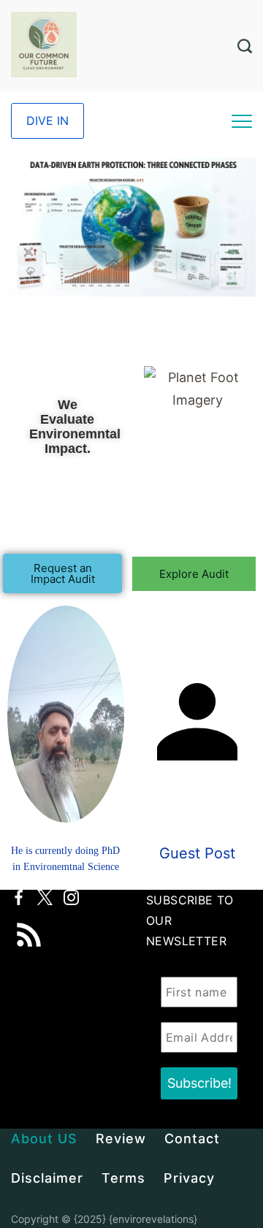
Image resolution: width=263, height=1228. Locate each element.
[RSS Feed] (29, 925)
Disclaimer (47, 1178)
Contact (192, 1138)
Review (121, 1138)
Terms (123, 1178)
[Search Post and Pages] (244, 46)
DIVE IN (47, 120)
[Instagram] (71, 897)
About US (44, 1138)
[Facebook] (18, 897)
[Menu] (242, 121)
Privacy (189, 1178)
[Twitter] (45, 897)
